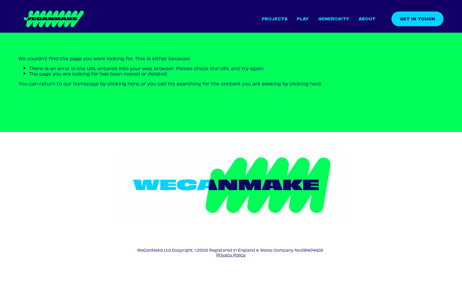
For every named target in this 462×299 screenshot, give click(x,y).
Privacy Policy (231, 254)
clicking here (123, 83)
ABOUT (367, 19)
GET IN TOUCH (417, 19)
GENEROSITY (333, 19)
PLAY (303, 19)
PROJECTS (275, 19)
